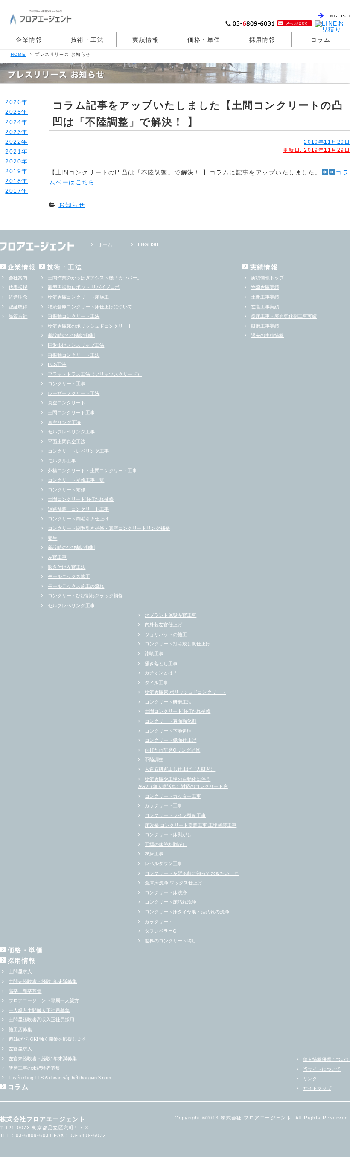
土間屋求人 (20, 971)
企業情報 (29, 39)
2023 (13, 131)
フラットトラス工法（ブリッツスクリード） (95, 374)
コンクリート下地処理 (168, 730)
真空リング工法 (64, 422)
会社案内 (18, 277)
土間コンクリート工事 (71, 412)
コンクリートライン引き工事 (175, 815)
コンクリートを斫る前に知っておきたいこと (192, 873)
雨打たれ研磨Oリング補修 (172, 750)
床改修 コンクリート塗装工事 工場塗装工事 (190, 825)
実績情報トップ (267, 277)
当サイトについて (322, 1069)
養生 (52, 538)
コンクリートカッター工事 (173, 796)
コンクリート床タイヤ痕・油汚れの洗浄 (187, 911)
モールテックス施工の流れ (76, 586)
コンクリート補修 (66, 489)
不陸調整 (154, 759)
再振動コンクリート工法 (73, 316)
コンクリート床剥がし (168, 834)
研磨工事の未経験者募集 (34, 1067)
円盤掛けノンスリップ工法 (76, 345)
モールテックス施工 (69, 576)
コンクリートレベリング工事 (78, 450)
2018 (13, 180)
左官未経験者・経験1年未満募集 (43, 1058)
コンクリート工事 (66, 383)
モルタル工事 (62, 460)
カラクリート (159, 921)
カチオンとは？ (161, 672)
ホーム (105, 244)
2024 (13, 122)
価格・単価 (203, 39)
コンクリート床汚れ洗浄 (170, 901)
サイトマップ (317, 1088)
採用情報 (262, 39)
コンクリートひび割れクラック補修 (85, 595)
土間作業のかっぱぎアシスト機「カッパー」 (95, 277)
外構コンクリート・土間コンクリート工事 (92, 470)
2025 (13, 111)
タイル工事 (156, 682)
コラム (320, 39)
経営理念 (18, 296)
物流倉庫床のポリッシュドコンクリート (90, 325)
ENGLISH (338, 16)
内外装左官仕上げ (163, 624)
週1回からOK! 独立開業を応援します (47, 1038)
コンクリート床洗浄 (166, 892)
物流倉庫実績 (265, 287)
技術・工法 (87, 39)
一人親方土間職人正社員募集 (39, 1010)
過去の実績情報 (267, 335)
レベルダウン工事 (163, 863)
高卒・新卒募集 (25, 991)
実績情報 (145, 39)
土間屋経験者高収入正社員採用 (41, 1019)
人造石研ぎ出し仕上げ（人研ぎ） (180, 769)
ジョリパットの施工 (166, 634)
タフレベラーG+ (162, 930)
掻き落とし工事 (161, 663)
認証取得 (18, 306)
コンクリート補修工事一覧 (76, 480)
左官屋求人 (20, 1048)
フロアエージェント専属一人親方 (44, 1000)
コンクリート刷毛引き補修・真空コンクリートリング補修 (109, 528)
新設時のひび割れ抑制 (71, 335)
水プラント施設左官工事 (170, 615)
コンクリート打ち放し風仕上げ (177, 643)
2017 (13, 190)
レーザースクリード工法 (73, 393)
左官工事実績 (265, 306)
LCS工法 (57, 364)
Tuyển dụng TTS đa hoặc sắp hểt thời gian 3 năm (60, 1077)
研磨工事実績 (265, 325)
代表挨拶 (18, 287)
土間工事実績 (265, 296)
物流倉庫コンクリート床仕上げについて (90, 306)
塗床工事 (154, 853)
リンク (310, 1078)
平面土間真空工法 (66, 441)
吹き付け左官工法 (66, 567)
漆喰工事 (154, 653)
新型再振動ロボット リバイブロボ (84, 287)
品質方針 (18, 316)
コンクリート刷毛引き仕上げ (78, 518)
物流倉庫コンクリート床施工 (78, 296)
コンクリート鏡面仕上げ (170, 740)
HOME (18, 54)
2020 (13, 161)
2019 (13, 171)
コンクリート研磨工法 (168, 701)
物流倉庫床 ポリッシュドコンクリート (185, 692)
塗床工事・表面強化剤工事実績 (284, 316)
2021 (13, 151)
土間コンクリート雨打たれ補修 (81, 499)
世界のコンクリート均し (170, 940)
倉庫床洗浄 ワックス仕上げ (173, 882)
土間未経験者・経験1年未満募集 (43, 981)
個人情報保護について (326, 1059)
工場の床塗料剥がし (166, 844)
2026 (13, 102)
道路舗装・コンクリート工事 (78, 509)
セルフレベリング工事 (71, 431)
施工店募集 (20, 1029)
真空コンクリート (66, 402)
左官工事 (57, 557)
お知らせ (71, 204)
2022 (13, 141)
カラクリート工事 (163, 805)
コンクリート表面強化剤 (170, 721)
